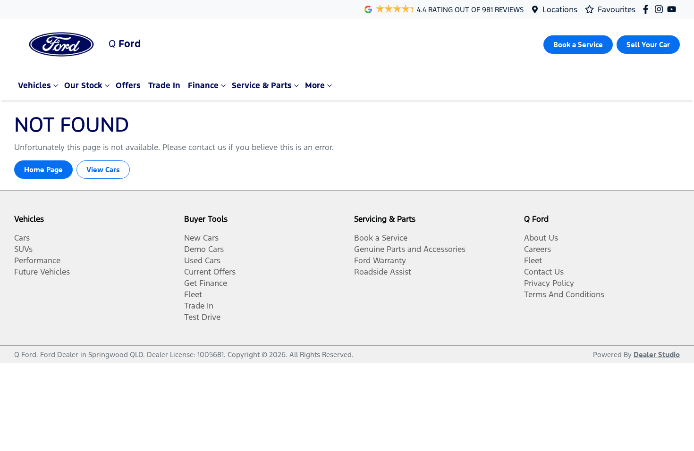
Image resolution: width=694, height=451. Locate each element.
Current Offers (210, 272)
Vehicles (34, 85)
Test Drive (202, 317)
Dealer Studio (657, 354)
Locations (559, 9)
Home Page (43, 169)
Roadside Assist (382, 272)
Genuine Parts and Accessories (409, 249)
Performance (37, 260)
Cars (22, 238)
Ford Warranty (380, 260)
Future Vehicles (42, 272)
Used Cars (202, 260)
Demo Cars (204, 249)
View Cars (103, 169)
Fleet (193, 294)
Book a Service (380, 238)
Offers (128, 85)
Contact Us (544, 272)
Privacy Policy (549, 283)
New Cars (201, 238)
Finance (203, 85)
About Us (541, 238)
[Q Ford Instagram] (660, 9)
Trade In (164, 85)
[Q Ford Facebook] (647, 9)
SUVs (23, 249)
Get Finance (205, 283)
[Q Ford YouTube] (673, 9)
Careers (537, 249)
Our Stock (83, 85)
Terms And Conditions (564, 294)
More (315, 85)
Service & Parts (262, 85)
